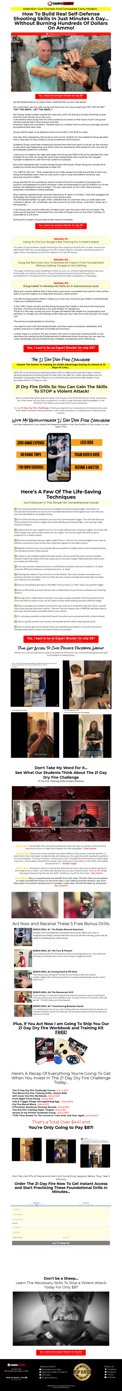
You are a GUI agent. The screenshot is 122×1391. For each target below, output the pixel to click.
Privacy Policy (57, 1387)
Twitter (110, 1375)
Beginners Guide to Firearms (54, 1372)
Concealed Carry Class (51, 1369)
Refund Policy (65, 1387)
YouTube (111, 1377)
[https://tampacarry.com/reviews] (82, 1372)
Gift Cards (46, 1375)
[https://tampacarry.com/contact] (16, 1365)
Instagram (111, 1369)
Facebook (111, 1372)
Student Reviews (49, 1378)
